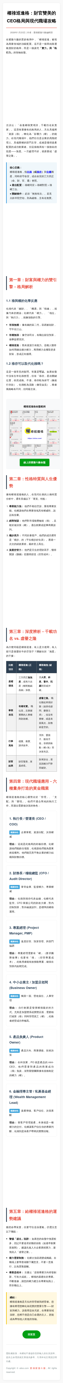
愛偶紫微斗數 (38, 1368)
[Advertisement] (31, 89)
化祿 (29, 172)
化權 (48, 172)
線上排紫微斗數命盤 (35, 462)
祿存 (39, 172)
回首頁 (31, 1334)
